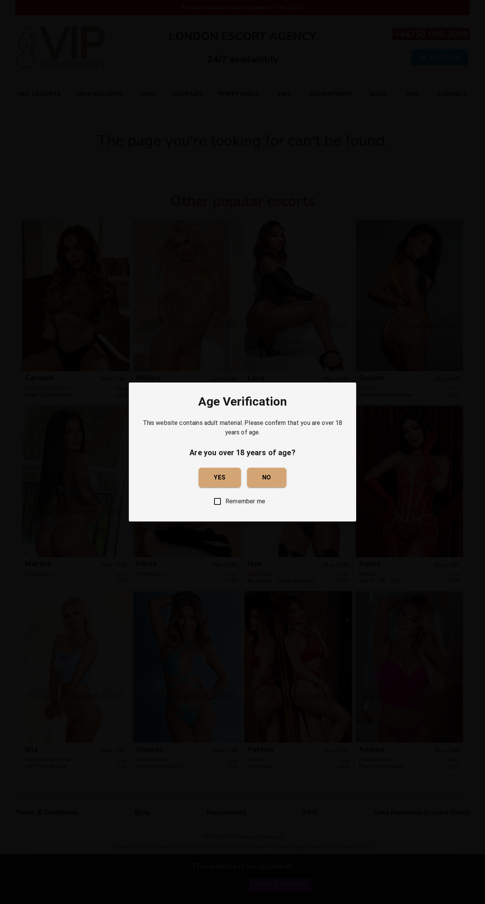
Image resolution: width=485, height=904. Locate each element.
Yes (219, 477)
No (266, 477)
